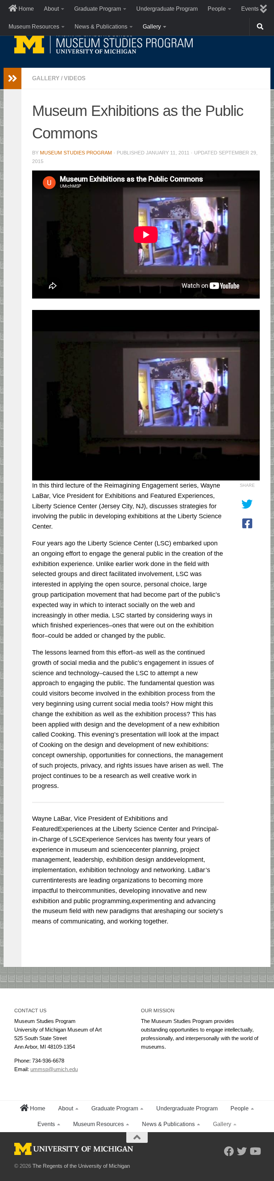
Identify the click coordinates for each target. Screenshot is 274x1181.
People (217, 9)
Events (46, 1124)
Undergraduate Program (167, 9)
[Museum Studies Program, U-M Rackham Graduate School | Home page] (103, 43)
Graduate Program (97, 9)
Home (25, 9)
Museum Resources (34, 27)
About (51, 9)
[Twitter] (242, 1151)
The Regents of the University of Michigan (81, 1166)
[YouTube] (255, 1151)
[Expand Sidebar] (12, 78)
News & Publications (101, 27)
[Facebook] (229, 1151)
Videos (75, 78)
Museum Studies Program (76, 153)
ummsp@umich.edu (54, 1069)
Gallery (152, 27)
